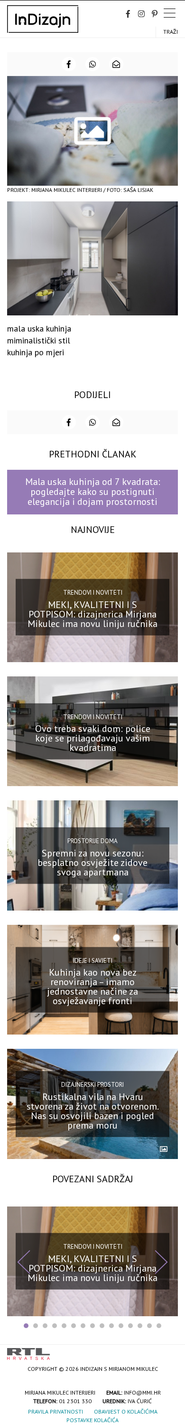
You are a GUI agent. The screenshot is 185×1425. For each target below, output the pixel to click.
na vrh (168, 1350)
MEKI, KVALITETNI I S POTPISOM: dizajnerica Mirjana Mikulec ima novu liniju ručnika (92, 614)
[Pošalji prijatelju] (116, 64)
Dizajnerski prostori (92, 1085)
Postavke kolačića (92, 1420)
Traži (170, 31)
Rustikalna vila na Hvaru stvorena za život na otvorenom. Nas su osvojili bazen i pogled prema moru (93, 1110)
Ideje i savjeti (92, 960)
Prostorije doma (92, 841)
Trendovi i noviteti (92, 593)
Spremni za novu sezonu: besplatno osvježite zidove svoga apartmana (92, 862)
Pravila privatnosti (55, 1411)
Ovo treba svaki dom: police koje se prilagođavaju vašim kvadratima (92, 738)
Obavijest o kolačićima (125, 1411)
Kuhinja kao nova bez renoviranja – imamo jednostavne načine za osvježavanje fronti (92, 986)
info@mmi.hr (142, 1392)
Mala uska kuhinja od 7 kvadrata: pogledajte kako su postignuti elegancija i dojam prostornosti (92, 491)
